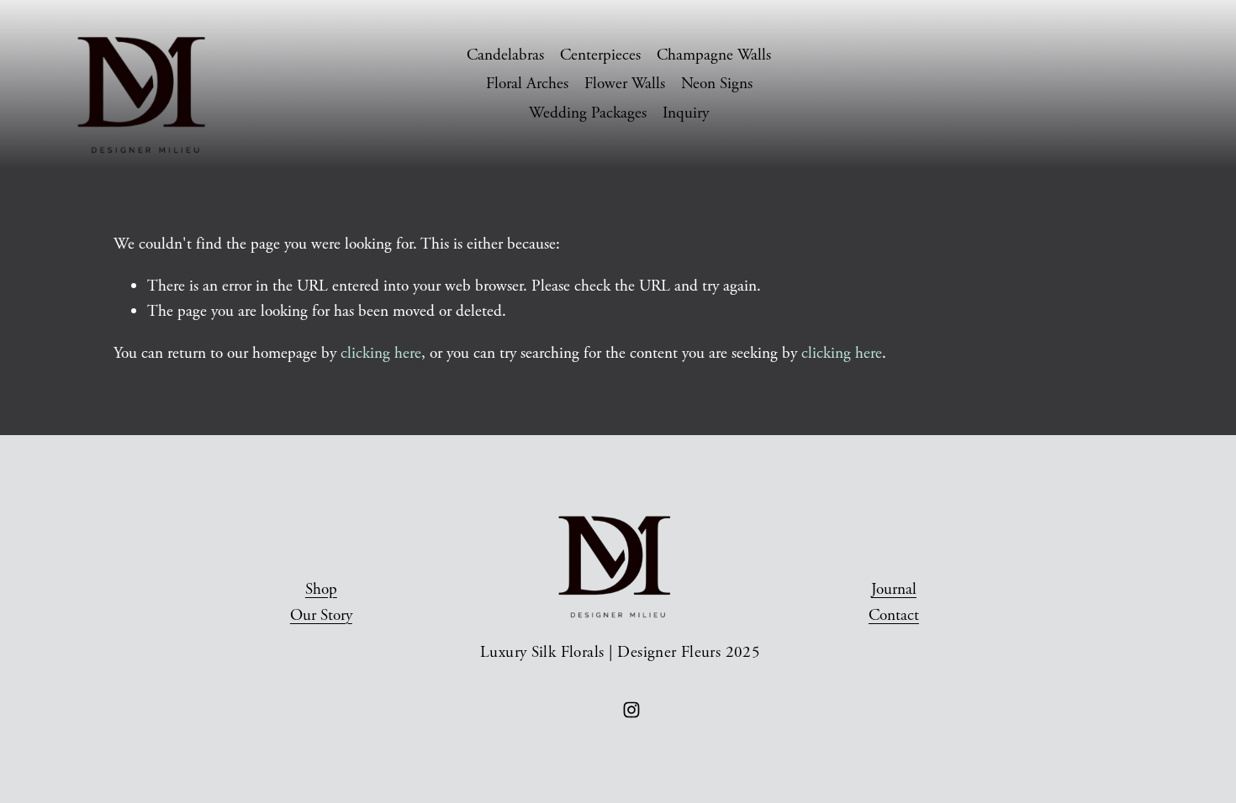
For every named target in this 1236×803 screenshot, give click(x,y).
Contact (894, 615)
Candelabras (505, 55)
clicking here (381, 353)
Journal (893, 589)
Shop (321, 589)
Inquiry (686, 112)
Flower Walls (624, 83)
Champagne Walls (714, 55)
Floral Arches (527, 83)
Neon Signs (717, 83)
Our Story (321, 615)
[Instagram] (631, 709)
